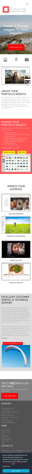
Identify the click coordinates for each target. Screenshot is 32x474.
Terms (3, 443)
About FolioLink (5, 430)
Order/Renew (5, 436)
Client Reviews (5, 432)
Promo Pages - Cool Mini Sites (10, 417)
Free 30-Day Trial (6, 437)
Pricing (3, 434)
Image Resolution (6, 439)
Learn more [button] (6, 466)
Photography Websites (7, 408)
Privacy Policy (7, 464)
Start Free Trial (16, 47)
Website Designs (6, 414)
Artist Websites (5, 410)
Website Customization (8, 415)
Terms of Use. (19, 464)
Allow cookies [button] (16, 471)
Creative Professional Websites (10, 412)
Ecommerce (4, 419)
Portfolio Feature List (7, 421)
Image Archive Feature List (8, 422)
